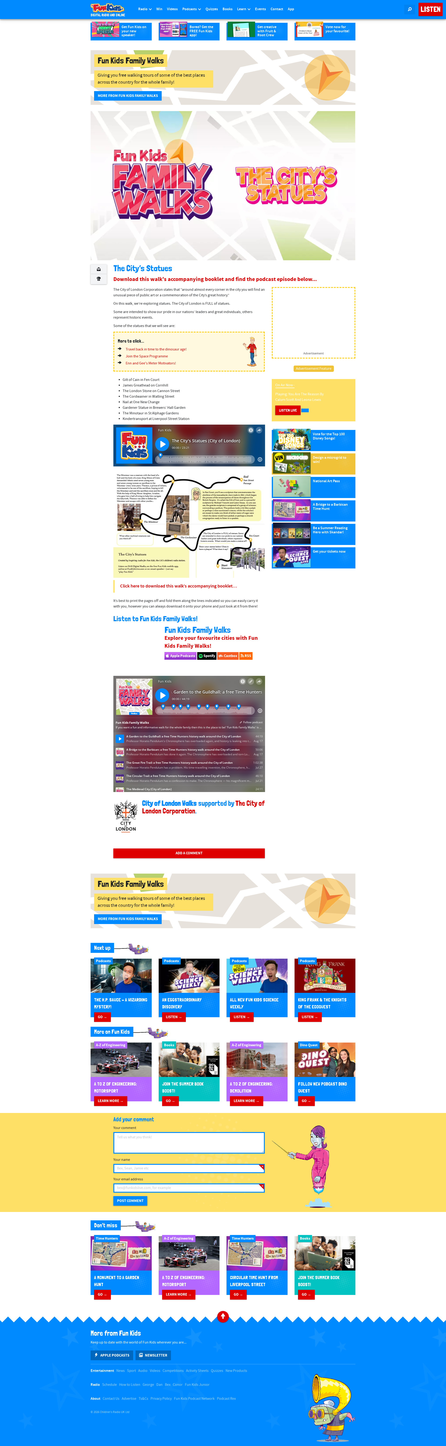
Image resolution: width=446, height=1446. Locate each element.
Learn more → (111, 1100)
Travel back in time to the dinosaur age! (156, 349)
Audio (143, 1370)
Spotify (209, 655)
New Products (236, 1370)
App (291, 9)
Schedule (109, 1384)
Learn (242, 9)
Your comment (124, 1128)
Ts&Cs (143, 1398)
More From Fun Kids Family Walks (128, 95)
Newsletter (156, 1355)
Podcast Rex (226, 1398)
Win (159, 9)
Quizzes (212, 9)
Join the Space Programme (147, 356)
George (148, 1384)
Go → (102, 1017)
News (120, 1370)
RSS (247, 655)
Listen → (174, 1017)
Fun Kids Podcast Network (194, 1398)
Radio (143, 9)
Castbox (230, 655)
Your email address (128, 1179)
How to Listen (129, 1384)
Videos (172, 9)
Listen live (288, 410)
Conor (178, 1384)
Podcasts (189, 9)
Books (228, 9)
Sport (131, 1370)
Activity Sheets (197, 1370)
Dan (159, 1384)
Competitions (173, 1370)
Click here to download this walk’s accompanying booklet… (178, 586)
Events (260, 9)
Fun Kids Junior (197, 1384)
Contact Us (111, 1398)
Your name (121, 1159)
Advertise (129, 1398)
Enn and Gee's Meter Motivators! (151, 363)
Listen (430, 9)
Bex (168, 1384)
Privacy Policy (161, 1398)
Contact (277, 9)
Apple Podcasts (182, 655)
